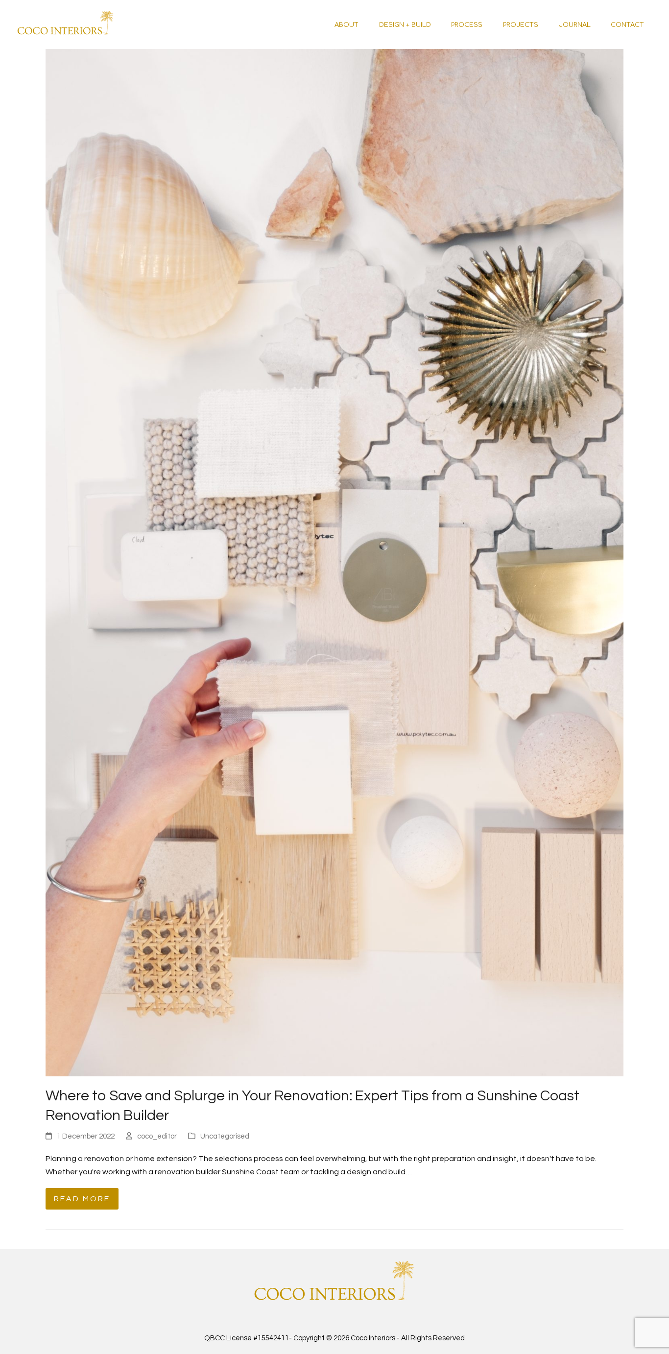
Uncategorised (224, 1136)
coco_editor (157, 1136)
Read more (82, 1199)
